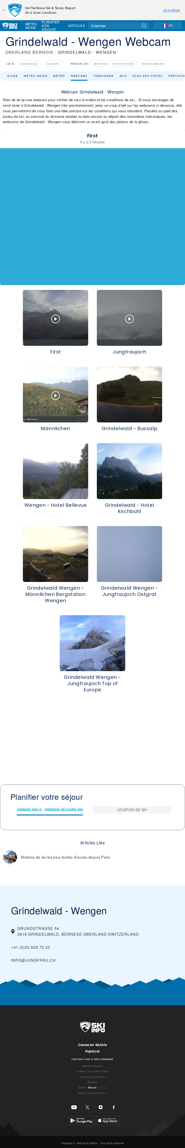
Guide (12, 76)
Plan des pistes (148, 76)
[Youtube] (74, 1107)
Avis (123, 76)
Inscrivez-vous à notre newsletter (92, 1059)
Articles (76, 25)
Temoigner (103, 76)
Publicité (92, 1051)
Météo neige (35, 76)
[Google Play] (81, 1119)
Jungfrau (29, 64)
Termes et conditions (92, 1077)
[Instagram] (100, 1107)
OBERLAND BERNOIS (29, 52)
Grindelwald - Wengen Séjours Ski (50, 809)
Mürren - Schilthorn (114, 64)
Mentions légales (92, 1066)
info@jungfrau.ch (33, 960)
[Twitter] (87, 1107)
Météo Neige (31, 25)
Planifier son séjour (50, 25)
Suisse (53, 64)
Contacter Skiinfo (92, 1044)
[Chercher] (144, 25)
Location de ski (132, 809)
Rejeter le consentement (92, 1093)
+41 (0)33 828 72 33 (30, 947)
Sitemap (92, 1082)
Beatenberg (154, 64)
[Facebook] (114, 1107)
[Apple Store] (107, 1119)
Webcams (79, 76)
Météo (59, 76)
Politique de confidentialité (92, 1071)
